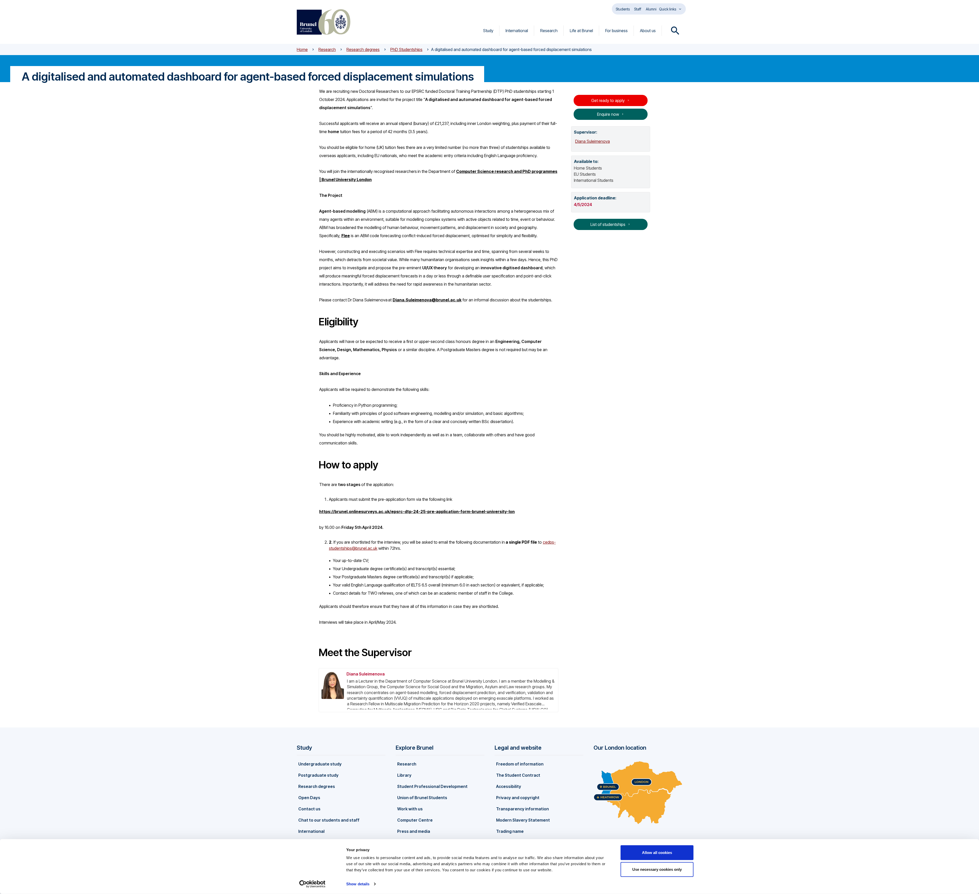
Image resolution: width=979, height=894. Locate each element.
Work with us (410, 808)
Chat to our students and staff (328, 820)
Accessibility (508, 786)
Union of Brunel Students (422, 797)
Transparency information (522, 808)
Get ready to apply (608, 100)
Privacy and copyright (517, 797)
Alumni (651, 9)
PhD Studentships (406, 49)
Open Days (309, 797)
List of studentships (607, 224)
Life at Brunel (581, 30)
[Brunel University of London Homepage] (323, 22)
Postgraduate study (318, 775)
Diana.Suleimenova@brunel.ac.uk (427, 299)
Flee (345, 235)
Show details (357, 884)
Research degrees (363, 49)
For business (616, 30)
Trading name (510, 831)
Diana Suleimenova (365, 673)
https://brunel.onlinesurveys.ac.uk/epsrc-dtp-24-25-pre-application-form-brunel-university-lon (417, 511)
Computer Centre (415, 820)
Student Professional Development (432, 786)
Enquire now (608, 114)
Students (623, 9)
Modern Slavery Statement (523, 820)
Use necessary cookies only (657, 869)
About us (648, 30)
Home (302, 49)
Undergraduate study (320, 764)
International (517, 30)
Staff (637, 9)
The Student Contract (518, 775)
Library (404, 775)
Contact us (309, 808)
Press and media (413, 831)
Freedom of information (520, 764)
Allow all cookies (657, 852)
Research (549, 30)
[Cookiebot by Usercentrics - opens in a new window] (312, 884)
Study (488, 30)
